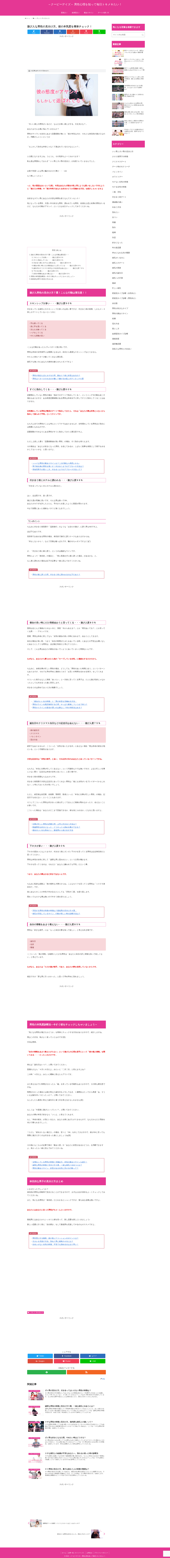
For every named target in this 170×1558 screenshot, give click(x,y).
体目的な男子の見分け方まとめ (42, 279)
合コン (114, 217)
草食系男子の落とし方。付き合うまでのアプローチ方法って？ (57, 469)
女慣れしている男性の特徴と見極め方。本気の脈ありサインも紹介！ (59, 1162)
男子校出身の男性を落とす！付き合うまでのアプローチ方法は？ (58, 466)
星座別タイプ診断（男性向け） (124, 298)
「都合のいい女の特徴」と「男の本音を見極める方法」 (54, 701)
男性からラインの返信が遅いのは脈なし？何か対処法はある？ (57, 708)
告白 (114, 227)
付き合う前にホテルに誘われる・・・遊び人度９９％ (52, 263)
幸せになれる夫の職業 (121, 253)
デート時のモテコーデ (121, 167)
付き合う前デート (119, 197)
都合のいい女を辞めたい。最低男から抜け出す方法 (52, 830)
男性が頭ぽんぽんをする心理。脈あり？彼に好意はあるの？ (56, 375)
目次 (54, 250)
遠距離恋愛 (116, 344)
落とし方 (115, 329)
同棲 (114, 222)
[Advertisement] (66, 51)
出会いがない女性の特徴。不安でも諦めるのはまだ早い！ (55, 1244)
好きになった (117, 243)
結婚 (114, 318)
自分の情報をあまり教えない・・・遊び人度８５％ (51, 273)
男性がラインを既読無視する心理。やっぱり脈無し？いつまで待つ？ (59, 704)
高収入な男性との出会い (122, 349)
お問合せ (89, 1553)
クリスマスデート (119, 162)
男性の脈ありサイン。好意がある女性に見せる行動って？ (55, 1168)
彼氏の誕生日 (117, 273)
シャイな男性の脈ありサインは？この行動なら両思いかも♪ (55, 463)
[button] (143, 35)
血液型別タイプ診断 (120, 334)
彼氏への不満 (117, 278)
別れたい (115, 212)
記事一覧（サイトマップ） (76, 1553)
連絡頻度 (115, 339)
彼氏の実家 (116, 268)
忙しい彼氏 (116, 288)
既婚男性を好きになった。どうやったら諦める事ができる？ (56, 827)
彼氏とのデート (118, 263)
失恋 (114, 237)
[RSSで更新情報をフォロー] (86, 1372)
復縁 (114, 283)
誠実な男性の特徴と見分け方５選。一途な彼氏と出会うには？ (57, 1165)
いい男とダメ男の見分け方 (36, 1312)
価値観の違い (117, 202)
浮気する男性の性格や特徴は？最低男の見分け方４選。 (54, 911)
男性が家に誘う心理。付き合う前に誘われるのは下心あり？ (56, 575)
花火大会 (115, 324)
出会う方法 (116, 207)
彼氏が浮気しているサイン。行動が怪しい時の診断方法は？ (56, 914)
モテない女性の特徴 (120, 182)
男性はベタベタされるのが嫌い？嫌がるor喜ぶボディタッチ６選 (58, 379)
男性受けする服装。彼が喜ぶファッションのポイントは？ (55, 1238)
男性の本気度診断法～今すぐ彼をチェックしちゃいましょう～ (53, 276)
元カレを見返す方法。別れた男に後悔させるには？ (52, 1241)
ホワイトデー (117, 177)
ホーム (64, 1553)
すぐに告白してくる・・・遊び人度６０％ (48, 260)
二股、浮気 (116, 192)
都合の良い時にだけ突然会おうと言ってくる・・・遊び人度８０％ (57, 265)
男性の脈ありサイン (120, 313)
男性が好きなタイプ (120, 308)
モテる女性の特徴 (119, 187)
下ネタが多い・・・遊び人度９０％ (46, 271)
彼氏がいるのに (118, 258)
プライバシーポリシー (101, 1553)
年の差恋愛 (116, 248)
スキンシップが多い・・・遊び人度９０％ (48, 257)
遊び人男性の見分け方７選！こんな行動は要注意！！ (50, 254)
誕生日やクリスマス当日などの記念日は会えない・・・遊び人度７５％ (58, 268)
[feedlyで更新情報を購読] (46, 1372)
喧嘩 (114, 232)
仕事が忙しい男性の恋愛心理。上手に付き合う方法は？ (54, 824)
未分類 (114, 303)
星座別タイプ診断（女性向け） (124, 293)
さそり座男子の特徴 (120, 156)
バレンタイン (117, 172)
